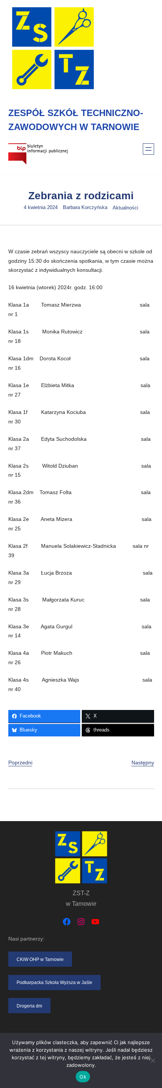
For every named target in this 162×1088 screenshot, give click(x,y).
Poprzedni (20, 762)
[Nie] (152, 1060)
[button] (40, 959)
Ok (82, 1077)
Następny (142, 762)
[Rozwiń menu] (148, 149)
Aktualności (125, 208)
